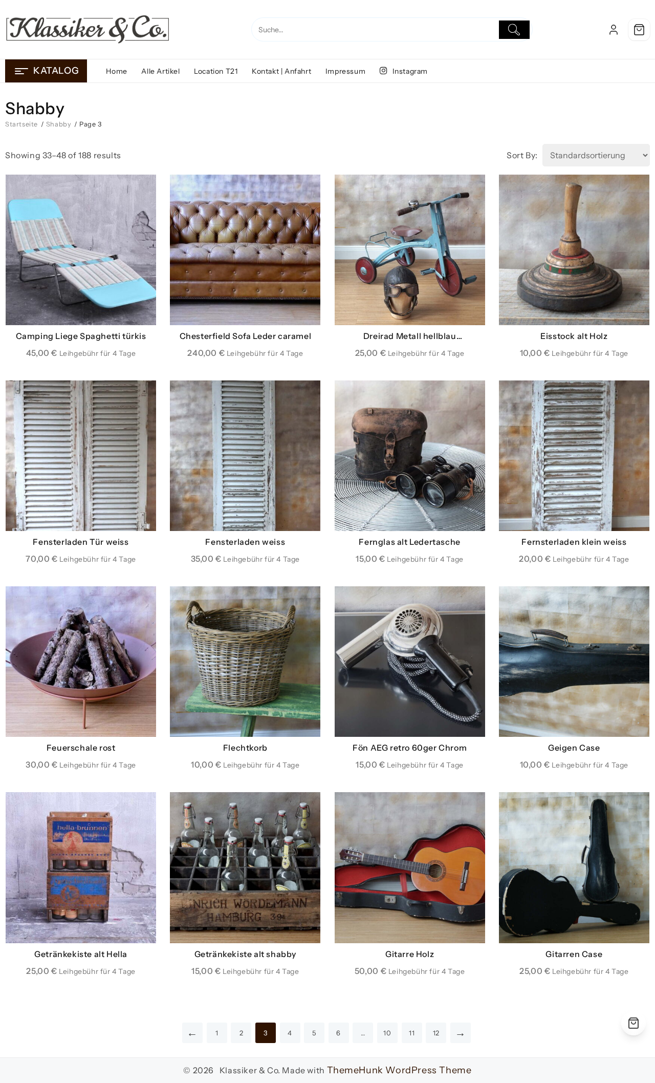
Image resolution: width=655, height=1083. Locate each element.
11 (411, 1033)
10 (387, 1033)
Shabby (59, 124)
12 (436, 1033)
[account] (613, 30)
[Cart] (639, 30)
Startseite (21, 124)
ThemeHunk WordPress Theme (399, 1070)
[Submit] (514, 29)
